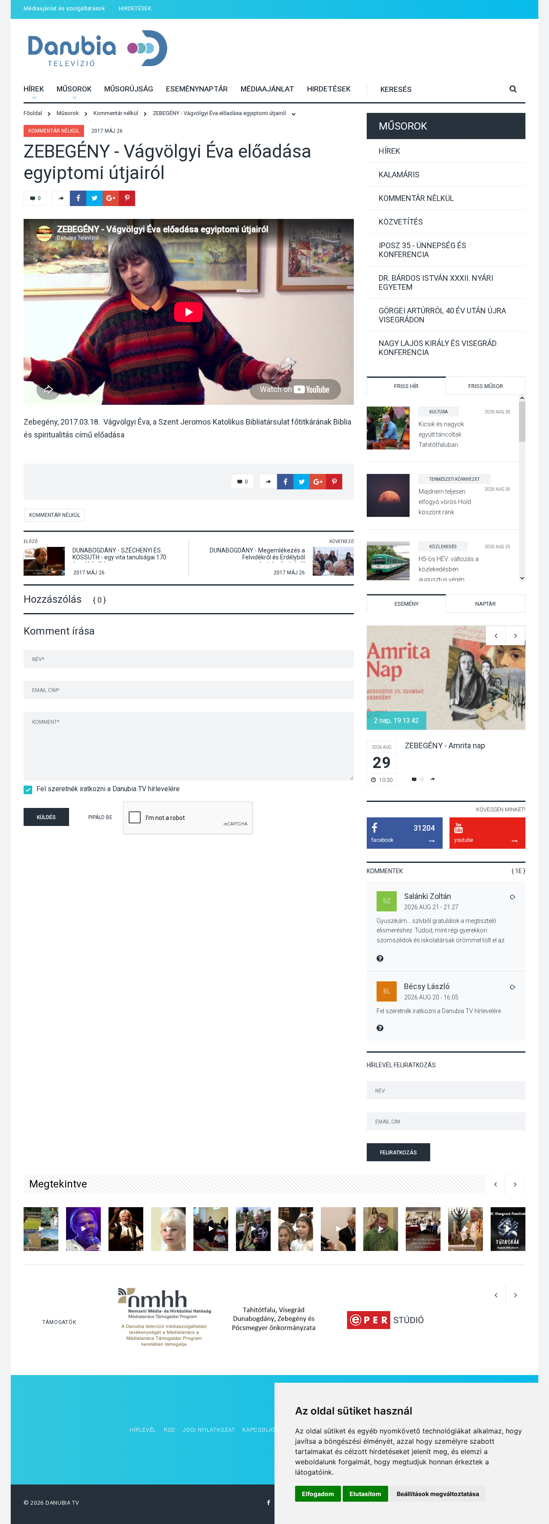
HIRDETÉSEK (135, 8)
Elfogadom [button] (318, 1493)
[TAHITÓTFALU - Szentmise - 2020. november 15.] (380, 1229)
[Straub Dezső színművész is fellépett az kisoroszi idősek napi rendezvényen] (168, 1229)
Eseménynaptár (197, 89)
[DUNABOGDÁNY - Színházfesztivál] (83, 1229)
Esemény (407, 604)
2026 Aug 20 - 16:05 (431, 997)
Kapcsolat (258, 1430)
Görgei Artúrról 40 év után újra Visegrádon (442, 315)
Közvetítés (401, 221)
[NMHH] (164, 1320)
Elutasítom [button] (365, 1493)
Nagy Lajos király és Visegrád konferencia (438, 348)
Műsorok (74, 89)
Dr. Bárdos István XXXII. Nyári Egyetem (436, 282)
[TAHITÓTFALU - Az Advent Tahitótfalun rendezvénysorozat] (295, 1229)
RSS (169, 1430)
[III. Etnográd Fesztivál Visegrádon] (126, 1229)
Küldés (46, 817)
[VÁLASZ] (512, 896)
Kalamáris (399, 174)
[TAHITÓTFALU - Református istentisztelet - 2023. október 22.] (210, 1229)
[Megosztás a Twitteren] (94, 198)
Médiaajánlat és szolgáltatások (64, 8)
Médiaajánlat (267, 89)
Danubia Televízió (98, 49)
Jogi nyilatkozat (209, 1430)
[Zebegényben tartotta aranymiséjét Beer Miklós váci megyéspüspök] (465, 1229)
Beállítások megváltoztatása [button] (438, 1493)
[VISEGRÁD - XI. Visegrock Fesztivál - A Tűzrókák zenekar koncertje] (508, 1229)
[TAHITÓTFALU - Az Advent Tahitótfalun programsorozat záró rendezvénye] (423, 1229)
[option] (446, 705)
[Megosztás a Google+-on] (111, 198)
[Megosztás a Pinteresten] (127, 198)
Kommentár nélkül (53, 131)
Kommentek (385, 871)
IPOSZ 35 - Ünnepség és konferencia (422, 250)
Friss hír (406, 386)
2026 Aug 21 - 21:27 (431, 907)
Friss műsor (485, 386)
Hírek (34, 89)
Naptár (485, 604)
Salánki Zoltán (427, 896)
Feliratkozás (398, 1153)
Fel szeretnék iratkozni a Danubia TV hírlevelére (108, 789)
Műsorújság (128, 89)
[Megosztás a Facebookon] (78, 198)
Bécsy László (426, 986)
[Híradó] (253, 1229)
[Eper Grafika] (385, 1320)
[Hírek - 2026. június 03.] (41, 1229)
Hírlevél (143, 1430)
